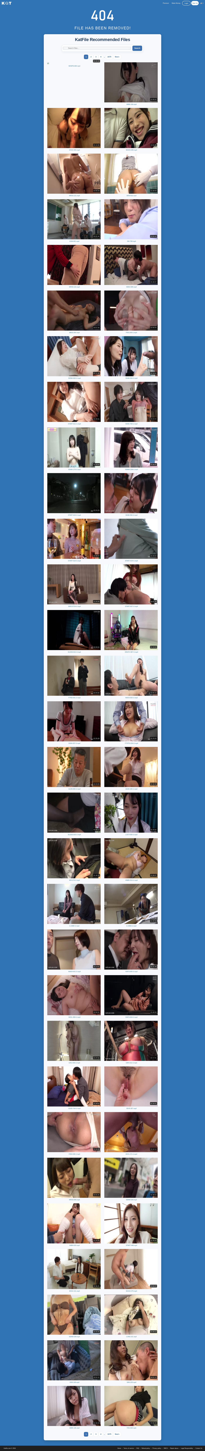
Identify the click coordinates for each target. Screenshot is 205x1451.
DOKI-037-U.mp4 (74, 743)
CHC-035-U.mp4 (74, 1063)
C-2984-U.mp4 (131, 926)
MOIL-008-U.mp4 (74, 1017)
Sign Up (195, 3)
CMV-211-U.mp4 (131, 1063)
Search (137, 48)
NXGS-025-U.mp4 (131, 698)
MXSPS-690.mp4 (74, 64)
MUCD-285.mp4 (131, 150)
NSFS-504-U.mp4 (131, 1017)
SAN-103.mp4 (131, 1382)
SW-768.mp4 (131, 241)
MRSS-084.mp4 (74, 1200)
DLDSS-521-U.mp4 (74, 652)
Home (119, 1448)
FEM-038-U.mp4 (74, 1154)
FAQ (137, 1448)
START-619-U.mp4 (131, 561)
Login (186, 3)
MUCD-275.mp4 (131, 1291)
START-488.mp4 (131, 1245)
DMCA (166, 1448)
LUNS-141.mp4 (131, 1336)
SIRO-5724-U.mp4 (74, 606)
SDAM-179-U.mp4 (74, 469)
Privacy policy (156, 1448)
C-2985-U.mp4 (74, 926)
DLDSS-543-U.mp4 (74, 834)
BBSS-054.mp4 (74, 332)
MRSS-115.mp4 (74, 287)
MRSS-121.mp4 (74, 195)
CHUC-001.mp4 (74, 150)
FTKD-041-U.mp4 (74, 698)
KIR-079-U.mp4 (74, 880)
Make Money (176, 3)
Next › (117, 57)
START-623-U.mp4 (74, 561)
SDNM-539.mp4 (74, 1336)
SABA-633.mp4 (74, 1245)
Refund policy (146, 1448)
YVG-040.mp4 (131, 1428)
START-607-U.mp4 (131, 606)
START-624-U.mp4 (74, 515)
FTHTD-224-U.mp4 (131, 743)
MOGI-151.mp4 (74, 1291)
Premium (166, 3)
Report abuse (174, 1448)
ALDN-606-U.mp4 (74, 789)
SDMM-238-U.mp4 (131, 469)
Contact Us (198, 1448)
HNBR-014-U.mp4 (131, 880)
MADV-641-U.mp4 (74, 971)
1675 (109, 57)
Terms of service (129, 1448)
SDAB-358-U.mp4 (131, 378)
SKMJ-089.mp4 (131, 287)
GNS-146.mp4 (74, 1382)
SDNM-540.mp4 (131, 1200)
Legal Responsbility (187, 1448)
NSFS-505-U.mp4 (131, 971)
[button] (202, 3)
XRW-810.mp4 (131, 195)
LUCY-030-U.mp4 (131, 834)
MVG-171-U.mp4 (131, 1154)
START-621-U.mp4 (74, 424)
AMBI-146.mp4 (74, 1428)
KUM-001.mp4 (74, 241)
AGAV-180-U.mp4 (131, 789)
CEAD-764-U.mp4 (74, 1108)
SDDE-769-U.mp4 (131, 424)
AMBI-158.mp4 (131, 104)
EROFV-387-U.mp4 (131, 652)
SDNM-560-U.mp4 (74, 378)
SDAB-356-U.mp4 (131, 515)
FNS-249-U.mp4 (131, 332)
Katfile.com (7, 1448)
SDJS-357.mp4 (131, 1108)
